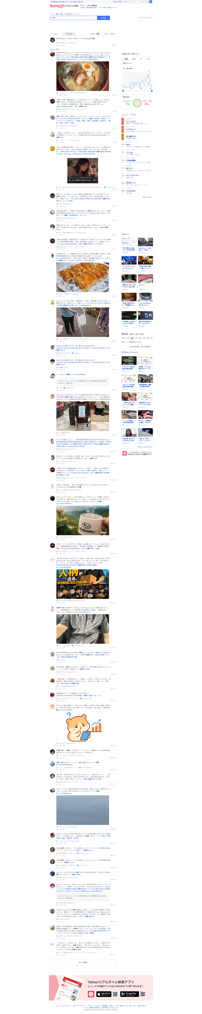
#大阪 (97, 258)
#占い (75, 151)
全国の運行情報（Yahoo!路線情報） (141, 346)
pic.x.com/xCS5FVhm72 (83, 612)
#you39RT (95, 889)
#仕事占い (104, 118)
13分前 (114, 206)
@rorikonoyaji (73, 43)
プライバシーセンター (94, 1006)
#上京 (73, 199)
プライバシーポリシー (79, 1006)
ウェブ (52, 14)
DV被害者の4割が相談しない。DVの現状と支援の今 (67, 2)
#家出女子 (82, 199)
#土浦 (85, 106)
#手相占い (102, 442)
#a (77, 154)
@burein (68, 432)
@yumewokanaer (73, 827)
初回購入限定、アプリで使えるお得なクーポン (103, 7)
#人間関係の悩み (76, 444)
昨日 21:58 (113, 757)
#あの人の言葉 (96, 779)
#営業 (85, 779)
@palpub (76, 353)
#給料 (80, 933)
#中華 (72, 57)
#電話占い (103, 121)
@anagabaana (82, 93)
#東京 (85, 151)
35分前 (114, 369)
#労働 (62, 608)
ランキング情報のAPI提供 (91, 1008)
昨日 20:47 (113, 867)
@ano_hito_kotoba (73, 782)
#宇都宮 (91, 442)
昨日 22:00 (113, 745)
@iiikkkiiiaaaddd (65, 919)
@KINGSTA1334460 (79, 600)
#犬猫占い (63, 446)
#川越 (67, 475)
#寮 (57, 201)
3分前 (114, 111)
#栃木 (86, 442)
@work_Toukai (80, 551)
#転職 (93, 151)
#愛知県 (100, 57)
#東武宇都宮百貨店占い (76, 442)
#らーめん (66, 57)
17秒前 (114, 45)
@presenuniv (72, 461)
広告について (113, 1006)
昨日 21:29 (113, 829)
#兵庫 (97, 655)
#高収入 (63, 59)
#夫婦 (84, 444)
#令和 (97, 395)
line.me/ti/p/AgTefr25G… (64, 258)
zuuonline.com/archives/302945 (66, 348)
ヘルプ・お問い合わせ (139, 1006)
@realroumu (72, 686)
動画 (61, 14)
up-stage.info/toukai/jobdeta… (71, 548)
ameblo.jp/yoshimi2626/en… (77, 446)
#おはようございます (81, 791)
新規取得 (94, 5)
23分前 (114, 249)
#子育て (89, 444)
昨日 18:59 (113, 921)
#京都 (99, 931)
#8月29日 (89, 395)
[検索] (150, 1)
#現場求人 (61, 475)
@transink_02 (82, 232)
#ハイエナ (68, 933)
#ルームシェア (64, 201)
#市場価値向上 (74, 215)
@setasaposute (83, 339)
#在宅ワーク (71, 121)
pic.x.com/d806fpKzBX (86, 260)
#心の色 (60, 444)
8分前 (114, 142)
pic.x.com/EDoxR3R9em (87, 154)
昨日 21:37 (113, 784)
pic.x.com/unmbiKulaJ (65, 710)
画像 (57, 14)
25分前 (114, 296)
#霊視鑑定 (95, 121)
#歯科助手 (73, 487)
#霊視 (89, 121)
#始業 (77, 683)
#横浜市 (69, 838)
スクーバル (145, 1)
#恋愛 (89, 151)
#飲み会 (91, 916)
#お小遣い (85, 933)
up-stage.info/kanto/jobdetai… (80, 473)
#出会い (60, 154)
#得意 (83, 121)
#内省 (102, 227)
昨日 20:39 (113, 905)
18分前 (114, 220)
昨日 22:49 (113, 662)
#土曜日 (61, 397)
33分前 (114, 341)
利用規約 (105, 1006)
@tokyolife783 (67, 204)
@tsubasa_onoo (84, 853)
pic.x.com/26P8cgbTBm (83, 305)
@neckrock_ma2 (78, 645)
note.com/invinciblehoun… (65, 764)
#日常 (95, 458)
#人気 (74, 154)
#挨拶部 (68, 889)
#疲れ (78, 874)
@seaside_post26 (74, 841)
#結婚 (72, 123)
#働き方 (84, 565)
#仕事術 (78, 949)
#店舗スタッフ (92, 244)
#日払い (73, 260)
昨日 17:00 (113, 938)
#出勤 (83, 889)
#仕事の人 (71, 397)
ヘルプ (125, 1)
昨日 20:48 (113, 855)
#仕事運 (96, 118)
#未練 (106, 151)
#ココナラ (85, 118)
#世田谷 (106, 303)
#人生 (61, 137)
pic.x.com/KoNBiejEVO (94, 891)
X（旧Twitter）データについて (109, 1008)
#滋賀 (95, 931)
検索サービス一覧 (125, 1006)
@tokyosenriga (110, 187)
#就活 (69, 305)
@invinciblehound (86, 767)
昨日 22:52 (113, 648)
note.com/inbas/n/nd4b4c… (99, 135)
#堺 (78, 260)
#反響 (58, 838)
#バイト (106, 57)
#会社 (63, 683)
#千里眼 (80, 151)
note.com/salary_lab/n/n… (98, 213)
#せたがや (100, 303)
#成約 (63, 838)
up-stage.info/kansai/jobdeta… (68, 244)
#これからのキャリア (82, 213)
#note (58, 229)
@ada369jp (73, 126)
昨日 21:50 (113, 770)
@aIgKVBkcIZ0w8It (75, 936)
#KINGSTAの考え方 (70, 565)
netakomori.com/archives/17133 (67, 695)
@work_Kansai (80, 247)
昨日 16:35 (113, 954)
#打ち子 (75, 933)
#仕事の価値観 (92, 565)
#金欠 (77, 199)
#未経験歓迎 (69, 657)
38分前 (114, 95)
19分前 (114, 234)
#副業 (61, 123)
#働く (73, 305)
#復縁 (102, 151)
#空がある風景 (105, 889)
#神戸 (83, 655)
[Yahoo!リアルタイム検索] (64, 5)
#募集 (86, 57)
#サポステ (93, 303)
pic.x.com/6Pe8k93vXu (103, 399)
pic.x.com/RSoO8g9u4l (90, 59)
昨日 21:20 (113, 843)
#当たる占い (68, 154)
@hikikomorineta (87, 698)
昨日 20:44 (113, 879)
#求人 (76, 106)
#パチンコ (102, 258)
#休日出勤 (86, 669)
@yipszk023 (71, 903)
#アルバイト (66, 260)
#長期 (75, 657)
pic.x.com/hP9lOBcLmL (64, 793)
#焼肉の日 (79, 301)
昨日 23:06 (113, 539)
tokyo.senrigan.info (77, 149)
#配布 (103, 836)
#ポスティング (95, 836)
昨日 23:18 (113, 492)
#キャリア (83, 215)
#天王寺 (100, 244)
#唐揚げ (76, 57)
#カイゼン (90, 850)
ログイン (83, 7)
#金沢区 (76, 838)
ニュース (77, 14)
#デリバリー (78, 59)
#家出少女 (90, 199)
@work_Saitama (81, 478)
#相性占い (67, 444)
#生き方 (62, 350)
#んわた (71, 395)
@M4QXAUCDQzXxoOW (77, 755)
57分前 (114, 435)
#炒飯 (81, 57)
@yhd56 (65, 367)
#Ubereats (70, 59)
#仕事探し (102, 655)
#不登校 (95, 444)
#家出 (71, 201)
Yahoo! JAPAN (117, 1)
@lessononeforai (70, 743)
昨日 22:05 (113, 700)
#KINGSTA (59, 565)
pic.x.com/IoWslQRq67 (63, 567)
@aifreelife (79, 490)
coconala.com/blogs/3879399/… (70, 118)
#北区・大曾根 (95, 548)
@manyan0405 (69, 388)
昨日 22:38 (113, 674)
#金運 (66, 123)
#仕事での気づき (84, 135)
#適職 (78, 121)
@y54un (63, 660)
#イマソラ (91, 791)
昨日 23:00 (113, 553)
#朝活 (105, 707)
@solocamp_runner (67, 537)
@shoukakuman (75, 140)
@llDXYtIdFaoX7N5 (69, 449)
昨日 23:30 (113, 451)
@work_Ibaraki (81, 109)
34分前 (114, 355)
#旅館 (80, 695)
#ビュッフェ (98, 695)
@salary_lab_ (70, 213)
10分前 (114, 189)
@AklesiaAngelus (73, 877)
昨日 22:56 (113, 603)
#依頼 (109, 836)
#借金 (96, 199)
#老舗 (90, 695)
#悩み (108, 199)
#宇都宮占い (106, 444)
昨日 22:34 (113, 688)
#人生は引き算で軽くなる (100, 348)
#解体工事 (102, 473)
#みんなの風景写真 (80, 891)
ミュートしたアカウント (145, 17)
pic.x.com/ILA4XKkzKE (63, 503)
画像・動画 (69, 34)
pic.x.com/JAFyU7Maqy (78, 374)
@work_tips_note (92, 952)
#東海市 (95, 57)
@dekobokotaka (74, 294)
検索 (104, 18)
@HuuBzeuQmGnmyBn (69, 672)
